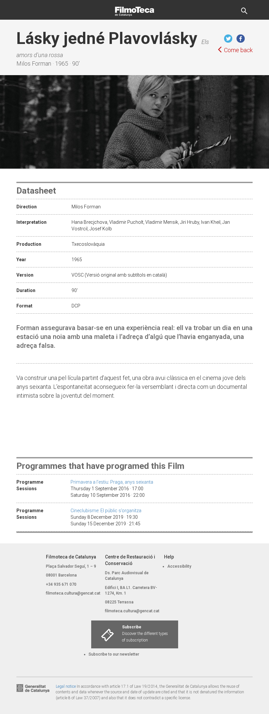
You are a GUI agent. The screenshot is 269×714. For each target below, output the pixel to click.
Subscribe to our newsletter (114, 654)
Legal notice (66, 686)
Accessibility (179, 566)
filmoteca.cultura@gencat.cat (73, 593)
